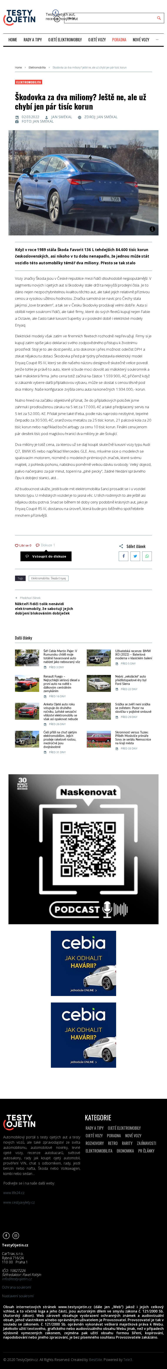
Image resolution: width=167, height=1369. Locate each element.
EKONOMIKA (125, 1151)
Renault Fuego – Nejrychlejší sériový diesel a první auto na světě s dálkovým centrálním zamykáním (61, 684)
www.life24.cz (14, 1192)
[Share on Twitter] (135, 556)
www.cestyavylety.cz (19, 1202)
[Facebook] (55, 13)
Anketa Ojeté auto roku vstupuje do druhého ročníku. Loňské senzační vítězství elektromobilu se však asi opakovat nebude (60, 712)
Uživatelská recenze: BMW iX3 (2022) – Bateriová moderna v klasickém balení (133, 655)
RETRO (113, 1143)
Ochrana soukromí (16, 1287)
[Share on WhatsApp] (147, 556)
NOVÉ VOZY (133, 1135)
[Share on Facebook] (123, 556)
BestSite (95, 1359)
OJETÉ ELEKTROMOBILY (124, 1128)
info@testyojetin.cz (17, 1278)
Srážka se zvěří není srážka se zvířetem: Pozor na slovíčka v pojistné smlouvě (133, 708)
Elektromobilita (37, 67)
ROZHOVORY (95, 1143)
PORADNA (114, 1135)
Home (18, 67)
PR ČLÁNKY (146, 1151)
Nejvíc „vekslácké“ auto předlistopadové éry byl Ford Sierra (130, 680)
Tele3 (127, 1359)
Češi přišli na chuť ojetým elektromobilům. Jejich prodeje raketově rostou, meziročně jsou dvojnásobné (60, 740)
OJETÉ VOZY (94, 1135)
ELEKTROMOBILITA (99, 1151)
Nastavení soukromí (17, 1296)
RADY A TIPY (95, 1128)
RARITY (127, 1143)
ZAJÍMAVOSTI (146, 1143)
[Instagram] (57, 19)
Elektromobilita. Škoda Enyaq (48, 578)
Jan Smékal (61, 117)
